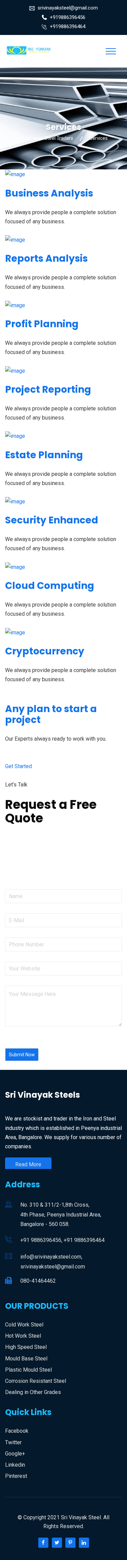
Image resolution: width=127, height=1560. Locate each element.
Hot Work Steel (23, 1336)
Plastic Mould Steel (28, 1370)
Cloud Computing (49, 585)
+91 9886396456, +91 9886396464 (62, 1240)
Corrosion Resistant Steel (35, 1381)
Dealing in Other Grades (33, 1392)
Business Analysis (49, 193)
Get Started (18, 766)
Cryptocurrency (44, 651)
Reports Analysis (46, 258)
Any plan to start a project (51, 714)
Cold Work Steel (24, 1324)
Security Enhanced (51, 520)
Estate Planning (44, 455)
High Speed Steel (26, 1347)
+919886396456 (67, 17)
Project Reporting (48, 389)
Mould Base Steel (26, 1358)
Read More (28, 1164)
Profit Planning (42, 324)
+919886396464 (67, 26)
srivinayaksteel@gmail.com (68, 8)
